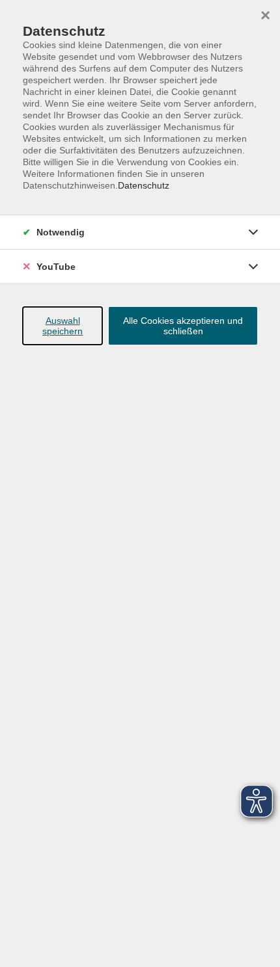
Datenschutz (143, 185)
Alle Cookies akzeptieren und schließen (183, 325)
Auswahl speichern (62, 325)
